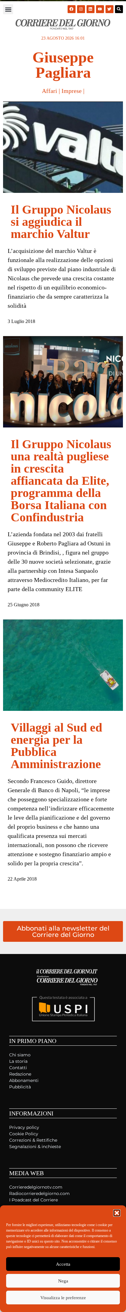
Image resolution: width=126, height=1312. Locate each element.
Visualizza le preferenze (63, 1297)
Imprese (71, 90)
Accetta (63, 1264)
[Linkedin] (90, 9)
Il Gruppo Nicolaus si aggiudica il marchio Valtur (61, 222)
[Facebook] (72, 9)
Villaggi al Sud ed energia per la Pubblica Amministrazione (56, 746)
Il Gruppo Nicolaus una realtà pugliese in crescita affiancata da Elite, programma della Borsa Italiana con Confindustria (61, 480)
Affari (49, 90)
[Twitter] (109, 9)
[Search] (119, 9)
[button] (117, 1213)
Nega (63, 1280)
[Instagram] (81, 9)
